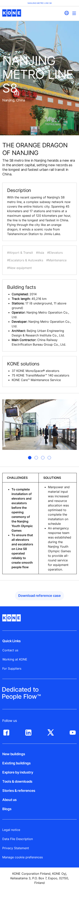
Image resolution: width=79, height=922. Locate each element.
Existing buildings (16, 763)
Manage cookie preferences (22, 857)
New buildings (13, 754)
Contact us (10, 650)
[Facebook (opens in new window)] (6, 732)
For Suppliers (11, 668)
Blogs (6, 809)
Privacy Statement (15, 848)
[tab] (29, 457)
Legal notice (11, 830)
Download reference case (39, 596)
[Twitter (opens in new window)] (51, 732)
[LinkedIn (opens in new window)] (28, 732)
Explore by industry (17, 772)
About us (9, 800)
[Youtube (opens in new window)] (73, 732)
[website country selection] (66, 13)
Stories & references (18, 791)
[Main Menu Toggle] (74, 13)
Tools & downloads (17, 781)
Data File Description (17, 839)
